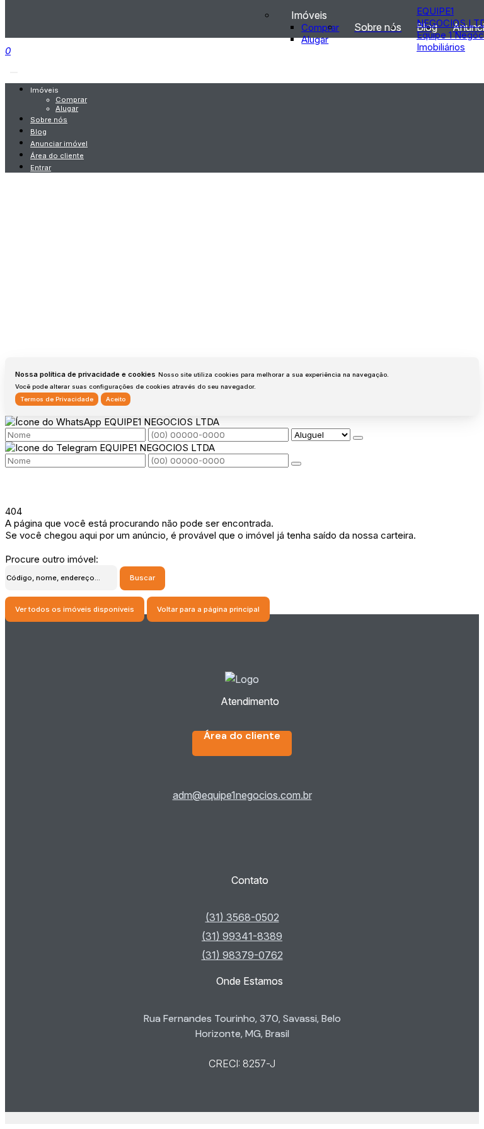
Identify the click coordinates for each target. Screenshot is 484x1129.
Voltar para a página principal (208, 609)
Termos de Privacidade (56, 399)
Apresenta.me (35, 1118)
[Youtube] (242, 850)
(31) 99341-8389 (242, 936)
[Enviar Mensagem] (296, 464)
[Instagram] (242, 861)
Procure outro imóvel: (51, 559)
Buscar (142, 577)
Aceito (115, 399)
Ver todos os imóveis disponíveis (74, 609)
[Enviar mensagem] (358, 438)
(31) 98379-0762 (242, 955)
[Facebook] (242, 840)
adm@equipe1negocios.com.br (242, 795)
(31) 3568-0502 (242, 917)
